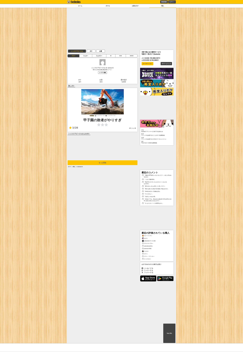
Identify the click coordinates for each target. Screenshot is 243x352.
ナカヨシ (146, 251)
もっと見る (102, 162)
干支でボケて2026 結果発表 (149, 142)
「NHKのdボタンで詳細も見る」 (152, 191)
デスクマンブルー (148, 243)
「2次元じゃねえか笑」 (150, 196)
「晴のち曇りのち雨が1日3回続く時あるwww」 (156, 188)
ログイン (172, 2)
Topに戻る (169, 333)
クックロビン (147, 259)
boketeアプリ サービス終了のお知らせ (152, 130)
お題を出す (135, 6)
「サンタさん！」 (148, 194)
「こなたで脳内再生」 (149, 179)
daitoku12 (80, 166)
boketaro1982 (147, 248)
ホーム (80, 6)
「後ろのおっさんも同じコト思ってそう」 (155, 186)
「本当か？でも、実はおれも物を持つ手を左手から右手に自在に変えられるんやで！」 (157, 199)
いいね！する (148, 268)
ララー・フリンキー (149, 256)
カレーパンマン (148, 235)
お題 (100, 51)
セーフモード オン (147, 63)
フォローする (148, 270)
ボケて (69, 166)
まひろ (146, 238)
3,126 (75, 127)
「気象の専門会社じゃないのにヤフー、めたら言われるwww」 (157, 176)
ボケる (108, 6)
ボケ (91, 51)
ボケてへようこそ (166, 63)
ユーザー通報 (102, 72)
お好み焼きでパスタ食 (149, 241)
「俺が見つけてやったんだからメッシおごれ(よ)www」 (155, 182)
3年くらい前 (132, 128)
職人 (162, 6)
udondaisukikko (148, 246)
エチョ (146, 253)
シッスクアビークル (77, 51)
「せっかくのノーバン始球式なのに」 (153, 203)
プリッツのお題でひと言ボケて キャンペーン (153, 138)
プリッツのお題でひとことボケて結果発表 (153, 134)
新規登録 (164, 2)
